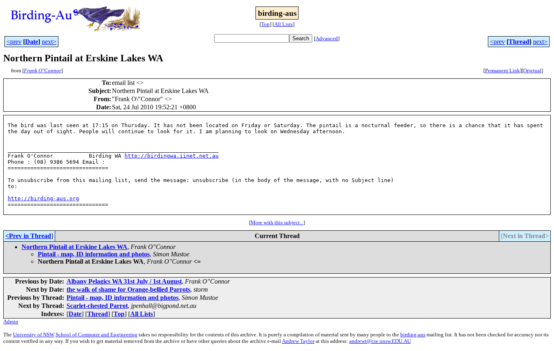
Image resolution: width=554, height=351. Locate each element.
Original (532, 70)
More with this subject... (277, 222)
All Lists (283, 24)
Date (31, 41)
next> (49, 41)
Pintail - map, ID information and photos (94, 254)
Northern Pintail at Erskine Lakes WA (74, 246)
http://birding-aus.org (43, 198)
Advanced (327, 38)
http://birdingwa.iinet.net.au (172, 156)
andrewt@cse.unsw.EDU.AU (380, 341)
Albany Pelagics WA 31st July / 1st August (124, 281)
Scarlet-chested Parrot (97, 305)
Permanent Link (502, 70)
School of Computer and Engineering (96, 335)
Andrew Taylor (298, 341)
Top (265, 24)
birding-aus (412, 335)
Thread (519, 41)
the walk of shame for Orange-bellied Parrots (128, 289)
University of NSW (33, 335)
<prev (13, 41)
